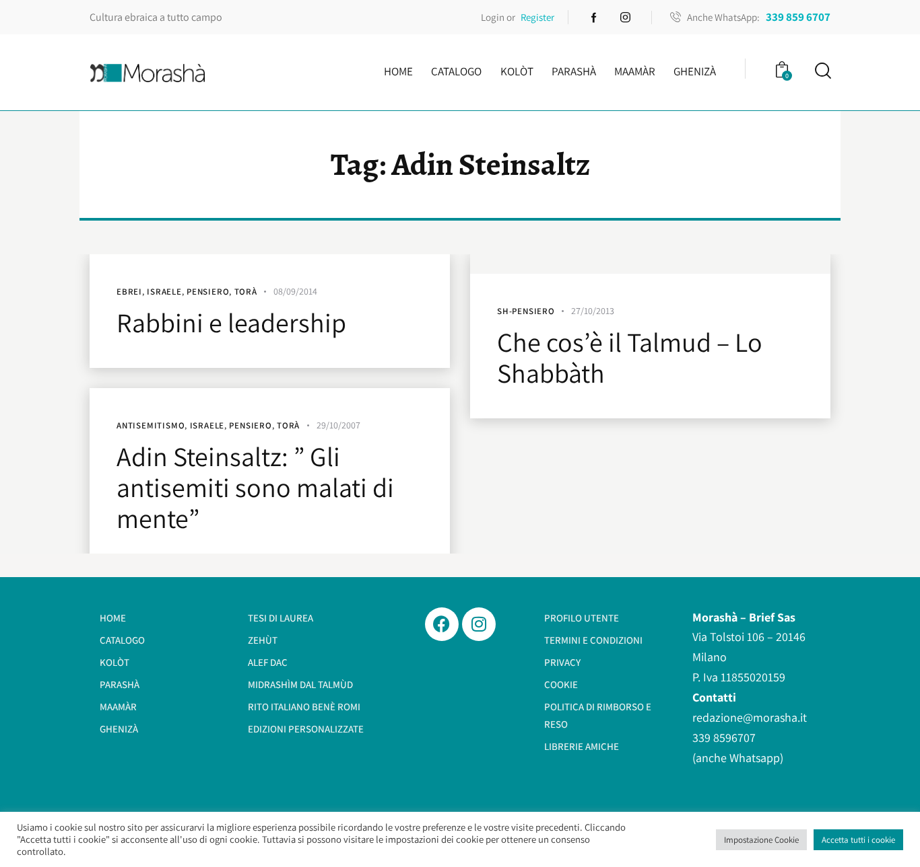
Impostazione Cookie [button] (761, 839)
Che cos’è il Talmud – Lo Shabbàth (629, 357)
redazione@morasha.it (749, 717)
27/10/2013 (592, 311)
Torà (245, 291)
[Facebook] (442, 624)
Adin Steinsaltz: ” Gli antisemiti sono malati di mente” (255, 487)
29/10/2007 (338, 425)
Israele (164, 291)
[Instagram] (479, 624)
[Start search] (822, 71)
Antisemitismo (151, 425)
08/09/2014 (295, 291)
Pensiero (208, 291)
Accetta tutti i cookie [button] (858, 839)
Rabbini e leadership (231, 322)
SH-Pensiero (526, 311)
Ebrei (129, 291)
